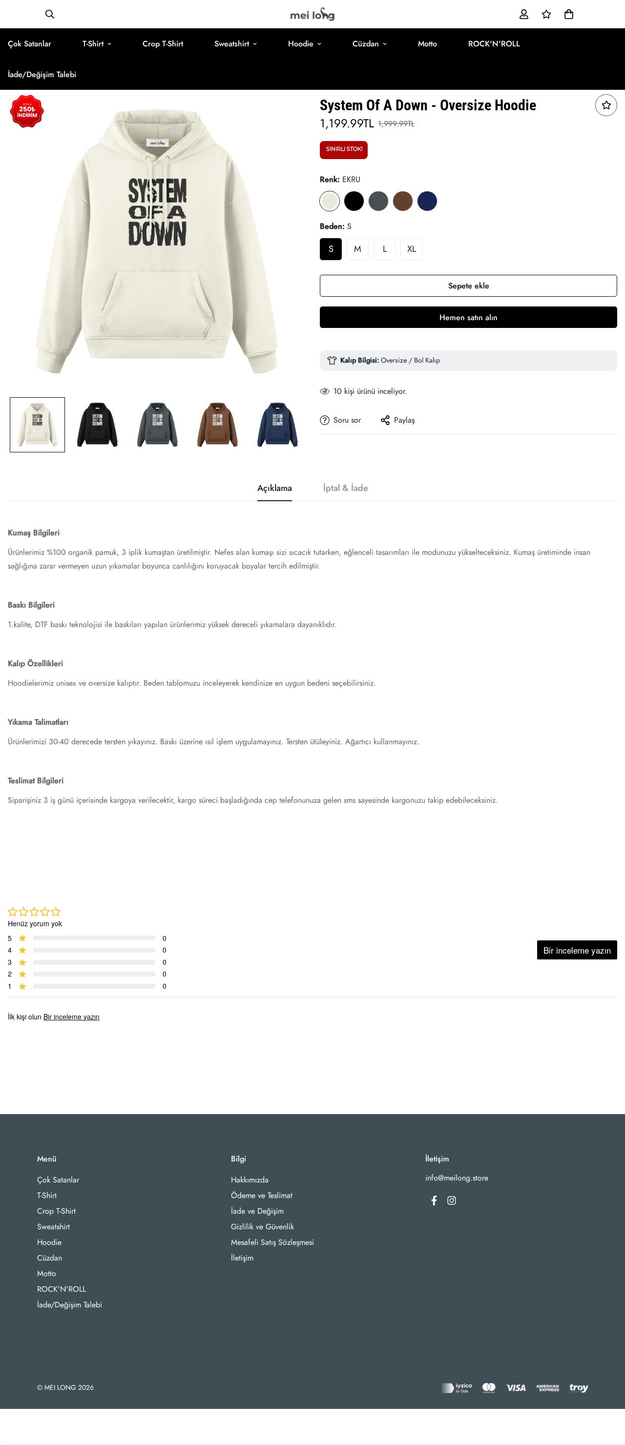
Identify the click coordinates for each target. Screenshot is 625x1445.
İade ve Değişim (257, 1211)
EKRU (329, 201)
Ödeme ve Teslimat (261, 1195)
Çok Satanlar (58, 1179)
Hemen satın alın (468, 317)
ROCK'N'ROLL (494, 43)
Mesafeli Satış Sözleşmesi (272, 1242)
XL (411, 249)
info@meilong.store (456, 1177)
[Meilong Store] (312, 14)
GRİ (378, 201)
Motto (427, 43)
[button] (567, 14)
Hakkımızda (250, 1179)
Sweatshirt (231, 43)
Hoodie (300, 43)
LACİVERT (427, 201)
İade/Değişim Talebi (69, 1304)
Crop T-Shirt (163, 43)
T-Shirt (93, 43)
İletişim (242, 1257)
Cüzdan (366, 43)
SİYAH (354, 201)
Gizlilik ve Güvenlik (262, 1226)
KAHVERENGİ (403, 201)
